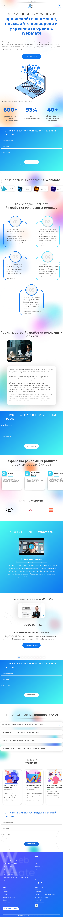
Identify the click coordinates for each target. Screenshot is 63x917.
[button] (28, 588)
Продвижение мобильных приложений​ (16, 877)
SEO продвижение (9, 866)
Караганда (6, 903)
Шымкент (6, 900)
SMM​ (4, 869)
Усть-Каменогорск (9, 897)
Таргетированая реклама (11, 872)
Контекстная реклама (10, 864)
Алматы (5, 892)
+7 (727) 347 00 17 (31, 1)
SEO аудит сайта (8, 875)
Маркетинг (38, 861)
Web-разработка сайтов (11, 861)
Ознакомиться (31, 645)
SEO (36, 869)
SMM (36, 864)
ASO (36, 875)
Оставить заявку (11, 908)
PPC (36, 872)
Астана (5, 894)
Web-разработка (40, 866)
